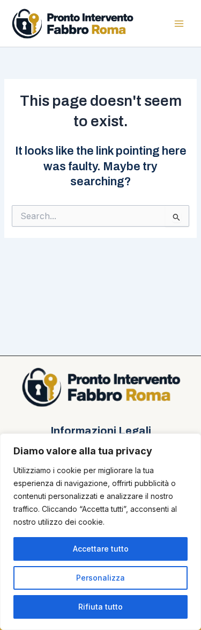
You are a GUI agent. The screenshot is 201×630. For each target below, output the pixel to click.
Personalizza (100, 577)
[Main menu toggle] (179, 23)
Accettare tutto (101, 548)
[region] (100, 531)
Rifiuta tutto (100, 606)
